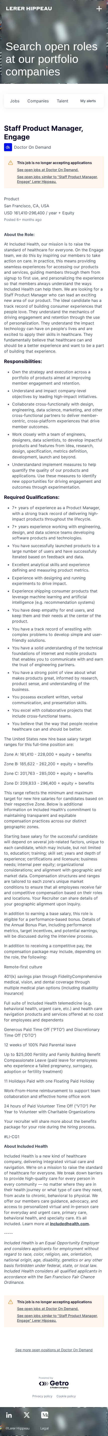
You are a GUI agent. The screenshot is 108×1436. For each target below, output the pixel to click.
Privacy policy (42, 1396)
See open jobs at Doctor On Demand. (48, 170)
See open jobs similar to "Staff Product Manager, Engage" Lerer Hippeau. (57, 179)
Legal (44, 1428)
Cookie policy (66, 1396)
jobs (14, 100)
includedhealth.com (69, 1223)
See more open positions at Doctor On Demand (54, 1350)
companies (38, 100)
